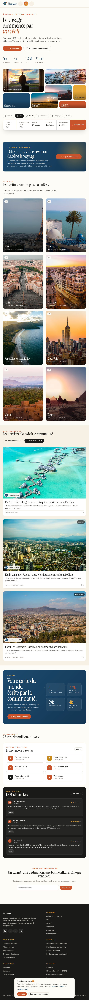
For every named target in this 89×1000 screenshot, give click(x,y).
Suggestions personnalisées (56, 943)
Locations (43, 116)
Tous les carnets (11, 441)
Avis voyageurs (8, 951)
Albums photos (8, 947)
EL (26, 4)
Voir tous (75, 793)
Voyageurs (63, 122)
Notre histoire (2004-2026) (56, 971)
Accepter (21, 994)
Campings (57, 116)
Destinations (7, 971)
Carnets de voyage (10, 943)
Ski (69, 116)
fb (5, 931)
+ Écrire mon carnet (34, 441)
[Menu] (31, 3)
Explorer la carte (20, 717)
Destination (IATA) (23, 123)
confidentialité (22, 989)
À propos (49, 967)
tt (21, 931)
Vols (20, 116)
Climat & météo (8, 974)
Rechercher (79, 125)
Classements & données (55, 974)
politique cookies (58, 987)
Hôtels (31, 116)
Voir (77, 749)
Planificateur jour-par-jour (56, 947)
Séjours (10, 116)
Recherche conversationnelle (57, 954)
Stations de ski (51, 934)
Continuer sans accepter (39, 994)
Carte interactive (9, 958)
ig (10, 931)
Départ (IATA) (8, 123)
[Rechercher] (20, 3)
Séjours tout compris (54, 916)
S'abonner (66, 888)
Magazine (6, 967)
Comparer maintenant (38, 48)
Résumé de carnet (53, 951)
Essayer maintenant (69, 157)
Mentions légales (80, 995)
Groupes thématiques (11, 954)
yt (15, 931)
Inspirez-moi (13, 48)
